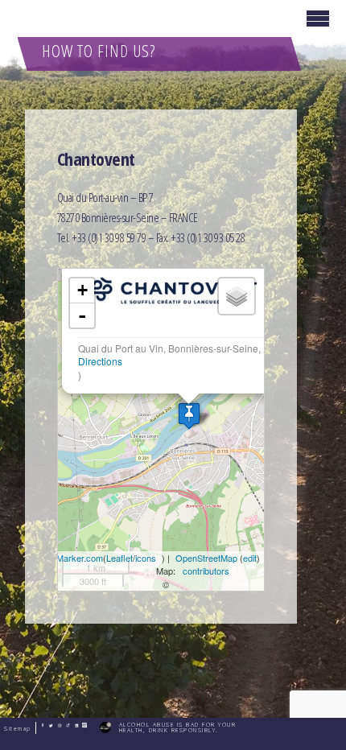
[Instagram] (57, 725)
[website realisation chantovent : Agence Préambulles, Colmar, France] (105, 728)
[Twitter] (48, 725)
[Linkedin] (74, 725)
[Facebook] (40, 725)
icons (145, 557)
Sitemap (17, 728)
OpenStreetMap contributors (206, 564)
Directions (100, 361)
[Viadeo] (65, 725)
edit (250, 557)
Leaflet (119, 557)
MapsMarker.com (69, 557)
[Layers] (236, 296)
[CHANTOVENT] (189, 416)
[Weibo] (82, 725)
